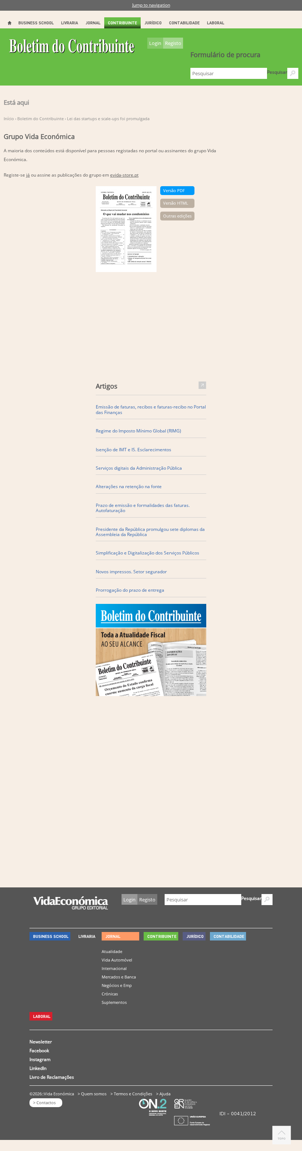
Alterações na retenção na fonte (129, 486)
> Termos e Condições (131, 1093)
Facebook (39, 1050)
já (28, 175)
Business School (36, 22)
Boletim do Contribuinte (40, 118)
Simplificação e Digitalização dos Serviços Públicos (147, 553)
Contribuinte (122, 22)
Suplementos (114, 1002)
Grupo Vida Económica (39, 136)
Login (155, 43)
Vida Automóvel (117, 960)
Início (9, 118)
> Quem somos (92, 1093)
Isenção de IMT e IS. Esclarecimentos (133, 449)
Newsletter (40, 1042)
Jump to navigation (151, 5)
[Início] (72, 48)
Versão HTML (175, 203)
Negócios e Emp (117, 985)
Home (9, 22)
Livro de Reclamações (51, 1077)
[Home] (70, 907)
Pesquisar (277, 72)
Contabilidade (184, 22)
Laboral (215, 22)
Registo (173, 43)
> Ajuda (163, 1093)
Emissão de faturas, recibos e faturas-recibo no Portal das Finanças (151, 409)
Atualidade (112, 951)
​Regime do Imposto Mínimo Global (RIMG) (138, 431)
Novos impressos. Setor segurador (131, 571)
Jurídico (153, 22)
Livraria (69, 22)
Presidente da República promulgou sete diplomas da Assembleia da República (150, 532)
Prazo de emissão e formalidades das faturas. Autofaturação (143, 508)
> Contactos (44, 1102)
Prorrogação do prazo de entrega (130, 590)
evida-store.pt (124, 175)
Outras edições (177, 216)
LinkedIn (37, 1068)
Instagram (39, 1059)
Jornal (93, 22)
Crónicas (110, 994)
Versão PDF (174, 190)
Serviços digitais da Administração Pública (139, 468)
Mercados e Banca (119, 977)
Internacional (114, 968)
